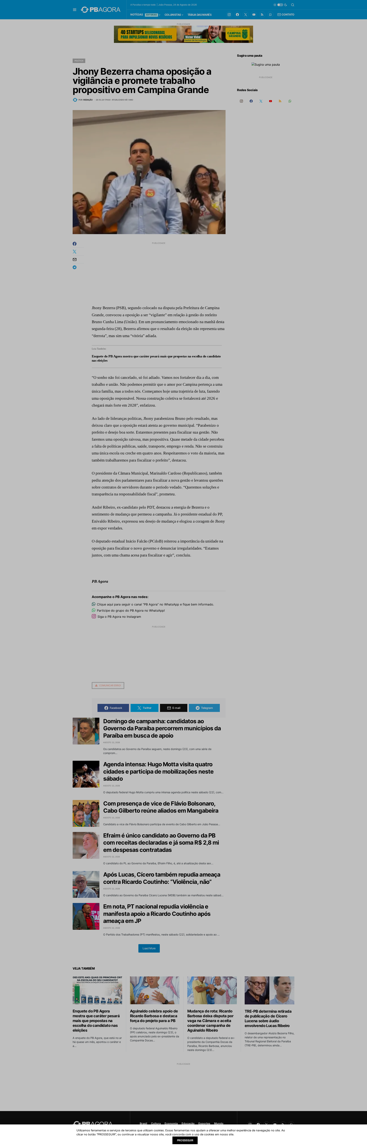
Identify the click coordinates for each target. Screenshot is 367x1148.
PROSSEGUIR (185, 1140)
